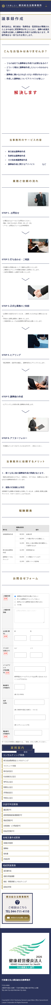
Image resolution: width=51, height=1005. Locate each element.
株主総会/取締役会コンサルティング (15, 760)
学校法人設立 (8, 798)
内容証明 (6, 859)
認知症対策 (7, 887)
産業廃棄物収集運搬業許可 (12, 815)
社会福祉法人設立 (9, 776)
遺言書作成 (7, 871)
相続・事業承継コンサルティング (15, 882)
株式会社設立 (8, 771)
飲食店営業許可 (8, 831)
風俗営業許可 (8, 820)
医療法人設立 (8, 787)
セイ (15, 648)
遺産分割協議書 (8, 876)
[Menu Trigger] (46, 6)
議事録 (5, 848)
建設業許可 (7, 810)
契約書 (5, 854)
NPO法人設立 (8, 782)
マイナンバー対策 (9, 766)
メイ (31, 648)
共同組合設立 (8, 793)
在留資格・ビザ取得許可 (11, 826)
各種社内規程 (8, 843)
